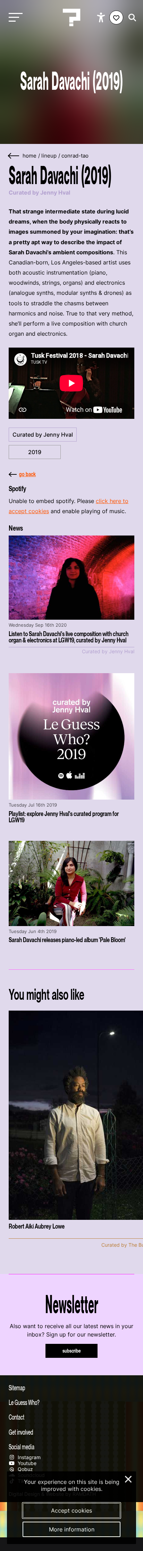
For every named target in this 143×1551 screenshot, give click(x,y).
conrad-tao (75, 156)
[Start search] (130, 18)
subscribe (71, 1351)
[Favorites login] (116, 17)
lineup (49, 156)
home (29, 156)
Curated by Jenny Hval (42, 434)
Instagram (28, 1457)
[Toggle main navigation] (14, 18)
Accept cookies (71, 1510)
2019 (34, 452)
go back (27, 474)
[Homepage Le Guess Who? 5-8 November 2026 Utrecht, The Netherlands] (71, 17)
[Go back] (14, 156)
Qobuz (24, 1469)
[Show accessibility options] (102, 17)
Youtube (26, 1463)
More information (71, 1529)
